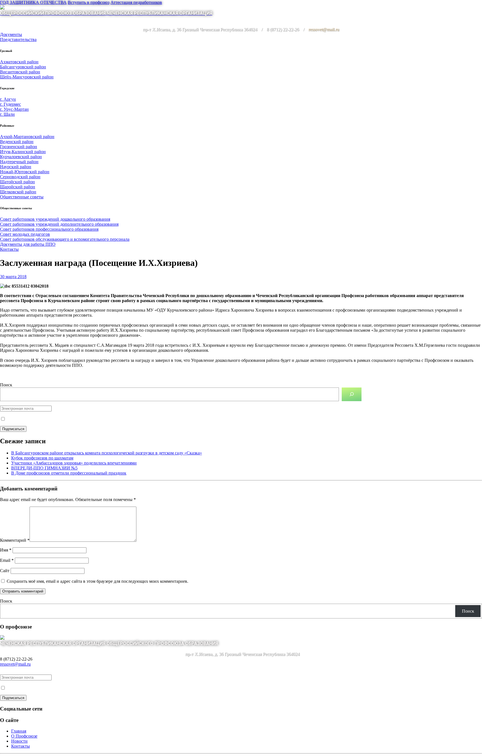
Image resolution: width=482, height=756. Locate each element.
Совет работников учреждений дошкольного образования (55, 219)
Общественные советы (22, 196)
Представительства (18, 39)
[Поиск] (352, 394)
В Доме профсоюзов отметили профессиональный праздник (68, 473)
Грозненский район (18, 146)
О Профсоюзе (24, 736)
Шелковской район (18, 191)
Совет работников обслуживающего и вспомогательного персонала (64, 239)
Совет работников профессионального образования (49, 229)
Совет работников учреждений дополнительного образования (59, 224)
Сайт (4, 570)
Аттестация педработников (136, 2)
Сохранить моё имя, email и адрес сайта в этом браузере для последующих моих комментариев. (97, 581)
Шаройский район (17, 186)
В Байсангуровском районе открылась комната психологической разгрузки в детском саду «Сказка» (106, 453)
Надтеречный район (19, 161)
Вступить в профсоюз (88, 2)
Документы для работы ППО (28, 244)
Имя (5, 550)
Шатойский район (17, 181)
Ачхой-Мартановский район (27, 136)
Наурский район (15, 166)
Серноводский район (20, 176)
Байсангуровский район (23, 66)
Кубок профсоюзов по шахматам (42, 458)
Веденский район (16, 141)
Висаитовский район (20, 71)
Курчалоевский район (21, 156)
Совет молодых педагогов (25, 234)
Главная (18, 731)
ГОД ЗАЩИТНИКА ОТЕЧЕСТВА (33, 2)
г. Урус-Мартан (14, 109)
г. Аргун (8, 99)
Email (7, 560)
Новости (19, 741)
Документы (11, 34)
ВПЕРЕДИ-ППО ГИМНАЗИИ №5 (44, 468)
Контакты (9, 249)
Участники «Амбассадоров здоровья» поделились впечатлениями (74, 463)
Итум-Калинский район (23, 151)
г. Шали (7, 114)
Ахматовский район (19, 61)
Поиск (6, 384)
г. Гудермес (10, 104)
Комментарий (15, 540)
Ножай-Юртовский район (24, 171)
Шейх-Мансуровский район (27, 76)
